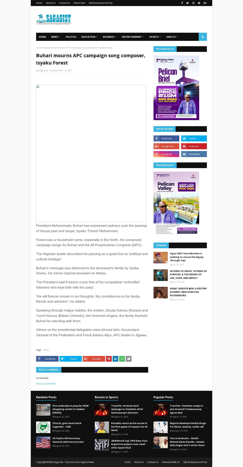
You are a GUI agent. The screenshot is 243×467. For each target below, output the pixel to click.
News (47, 47)
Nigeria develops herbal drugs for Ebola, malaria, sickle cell (188, 425)
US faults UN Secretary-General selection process (68, 440)
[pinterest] (199, 3)
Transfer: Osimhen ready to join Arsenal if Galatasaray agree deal (186, 409)
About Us (50, 2)
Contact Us (64, 2)
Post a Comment (46, 383)
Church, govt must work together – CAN (66, 425)
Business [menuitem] (108, 36)
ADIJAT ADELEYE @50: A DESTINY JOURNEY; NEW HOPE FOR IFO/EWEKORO (188, 292)
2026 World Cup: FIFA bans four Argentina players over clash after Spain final (129, 444)
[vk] (194, 154)
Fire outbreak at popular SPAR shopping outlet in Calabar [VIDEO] (70, 409)
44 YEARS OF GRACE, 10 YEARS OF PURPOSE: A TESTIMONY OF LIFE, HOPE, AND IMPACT (188, 274)
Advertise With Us (171, 462)
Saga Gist (43, 70)
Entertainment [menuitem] (132, 36)
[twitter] (188, 3)
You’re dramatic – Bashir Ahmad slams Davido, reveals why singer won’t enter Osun (187, 442)
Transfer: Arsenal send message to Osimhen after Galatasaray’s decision (127, 409)
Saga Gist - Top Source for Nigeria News (74, 462)
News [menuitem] (54, 36)
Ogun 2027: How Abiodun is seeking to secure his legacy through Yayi (187, 257)
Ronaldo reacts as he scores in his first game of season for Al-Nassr (129, 427)
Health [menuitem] (171, 36)
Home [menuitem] (42, 36)
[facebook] (182, 3)
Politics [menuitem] (71, 36)
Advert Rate (79, 2)
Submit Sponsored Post (100, 2)
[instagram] (193, 3)
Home (39, 2)
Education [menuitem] (88, 36)
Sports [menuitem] (154, 36)
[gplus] (205, 3)
